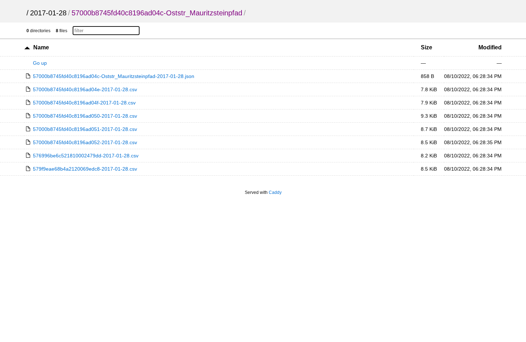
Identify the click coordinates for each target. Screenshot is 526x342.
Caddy (275, 192)
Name (41, 47)
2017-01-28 (48, 13)
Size (426, 47)
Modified (490, 47)
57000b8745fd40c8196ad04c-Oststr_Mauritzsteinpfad (157, 13)
